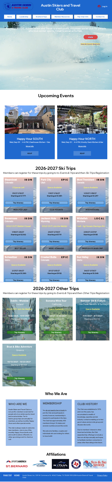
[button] (24, 17)
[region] (90, 44)
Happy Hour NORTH (82, 138)
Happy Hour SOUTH (30, 138)
